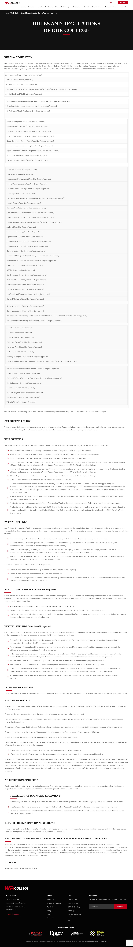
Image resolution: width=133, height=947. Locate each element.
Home (7, 13)
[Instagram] (95, 914)
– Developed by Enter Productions (95, 941)
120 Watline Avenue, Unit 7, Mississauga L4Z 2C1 (15, 908)
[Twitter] (89, 914)
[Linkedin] (98, 914)
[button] (13, 914)
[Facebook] (92, 914)
